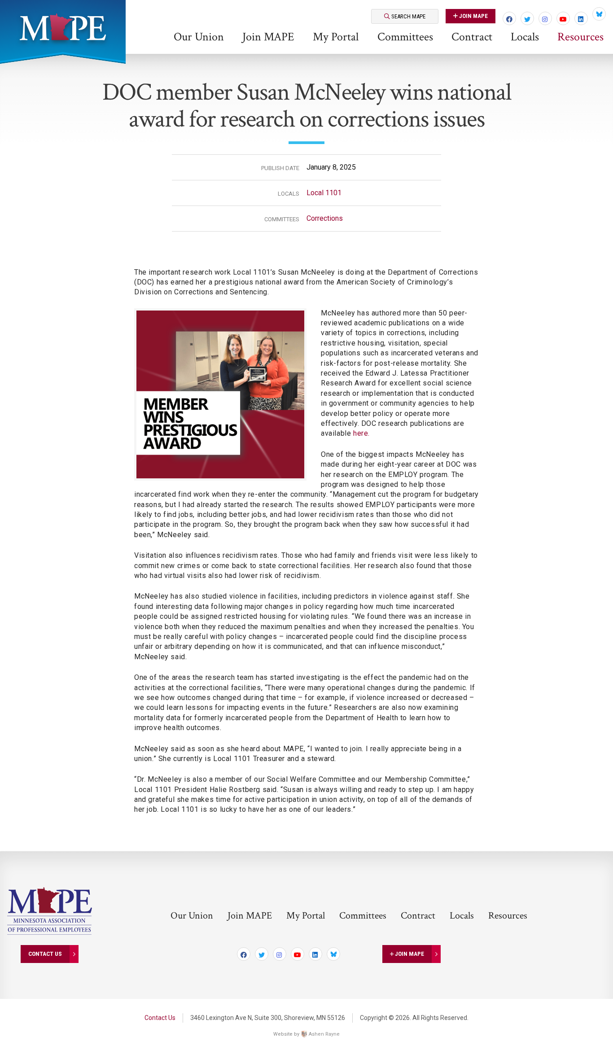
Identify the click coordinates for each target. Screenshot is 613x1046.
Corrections (324, 218)
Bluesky (599, 14)
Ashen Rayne (324, 1034)
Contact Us (45, 953)
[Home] (63, 26)
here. (361, 433)
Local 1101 (324, 192)
